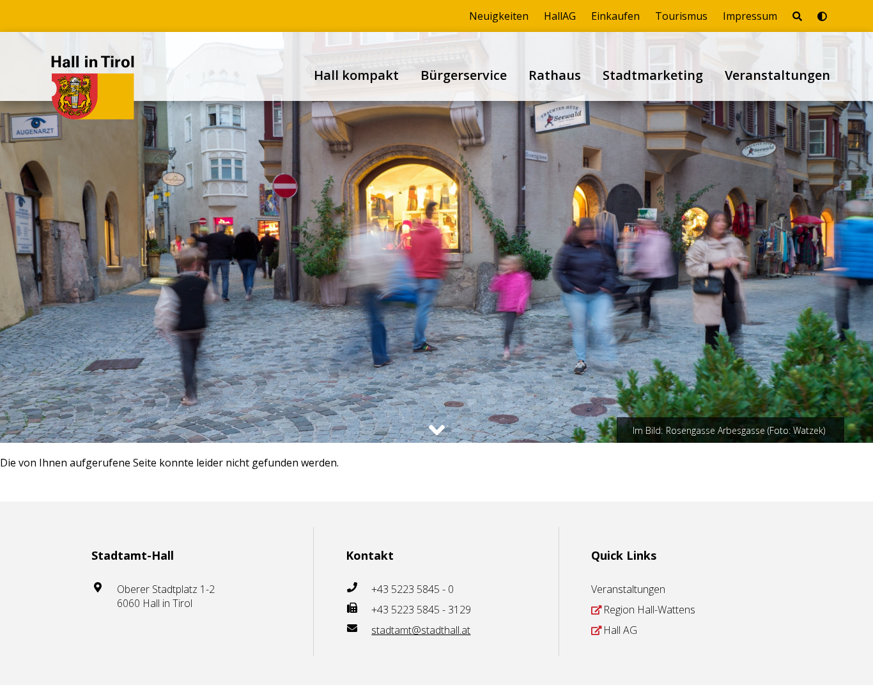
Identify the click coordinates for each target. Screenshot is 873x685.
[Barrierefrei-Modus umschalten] (822, 16)
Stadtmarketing (653, 75)
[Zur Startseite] (92, 67)
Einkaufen (615, 16)
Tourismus (681, 16)
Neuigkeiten (499, 16)
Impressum (750, 16)
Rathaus (555, 75)
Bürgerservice (464, 75)
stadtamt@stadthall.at (420, 630)
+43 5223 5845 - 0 (412, 589)
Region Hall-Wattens (649, 610)
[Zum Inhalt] (437, 430)
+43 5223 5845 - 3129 (421, 610)
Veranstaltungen (777, 75)
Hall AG (620, 630)
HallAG (560, 16)
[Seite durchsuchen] (797, 16)
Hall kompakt (356, 75)
